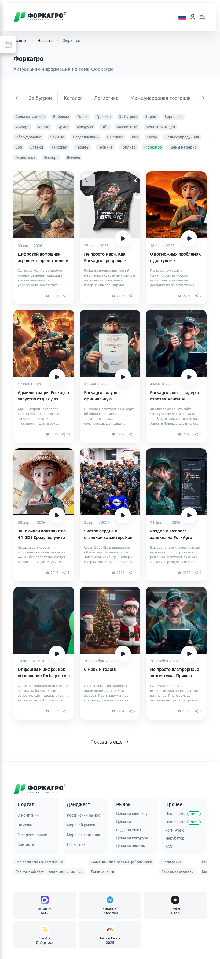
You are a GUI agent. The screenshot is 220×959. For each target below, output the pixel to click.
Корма (43, 126)
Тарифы (82, 147)
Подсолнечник (85, 137)
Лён (104, 126)
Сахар (152, 137)
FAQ (169, 846)
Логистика (106, 98)
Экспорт (51, 157)
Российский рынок (83, 815)
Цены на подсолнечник (128, 825)
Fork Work (174, 830)
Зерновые (173, 116)
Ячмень (73, 157)
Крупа (63, 126)
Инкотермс (181, 813)
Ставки (37, 147)
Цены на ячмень (130, 846)
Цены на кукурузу (132, 838)
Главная (20, 40)
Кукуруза (85, 126)
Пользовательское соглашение (39, 862)
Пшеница (115, 137)
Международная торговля (160, 98)
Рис (135, 137)
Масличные (127, 126)
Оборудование (28, 137)
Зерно (150, 116)
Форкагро (153, 147)
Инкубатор (174, 838)
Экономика (25, 157)
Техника (105, 147)
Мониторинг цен (160, 126)
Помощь (24, 824)
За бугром (40, 98)
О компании (28, 815)
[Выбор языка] (182, 17)
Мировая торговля (83, 834)
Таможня (59, 147)
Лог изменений (102, 872)
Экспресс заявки (32, 834)
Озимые (57, 137)
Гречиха (103, 116)
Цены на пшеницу (132, 813)
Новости (45, 40)
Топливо (128, 147)
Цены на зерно (183, 147)
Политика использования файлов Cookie (122, 862)
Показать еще (106, 742)
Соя (19, 147)
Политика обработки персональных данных (49, 872)
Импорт (22, 126)
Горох (83, 116)
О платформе (171, 862)
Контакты (26, 844)
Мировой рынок (81, 824)
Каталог (73, 98)
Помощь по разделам (177, 872)
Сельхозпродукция (182, 137)
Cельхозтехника (30, 116)
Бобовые (61, 116)
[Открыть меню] (202, 17)
